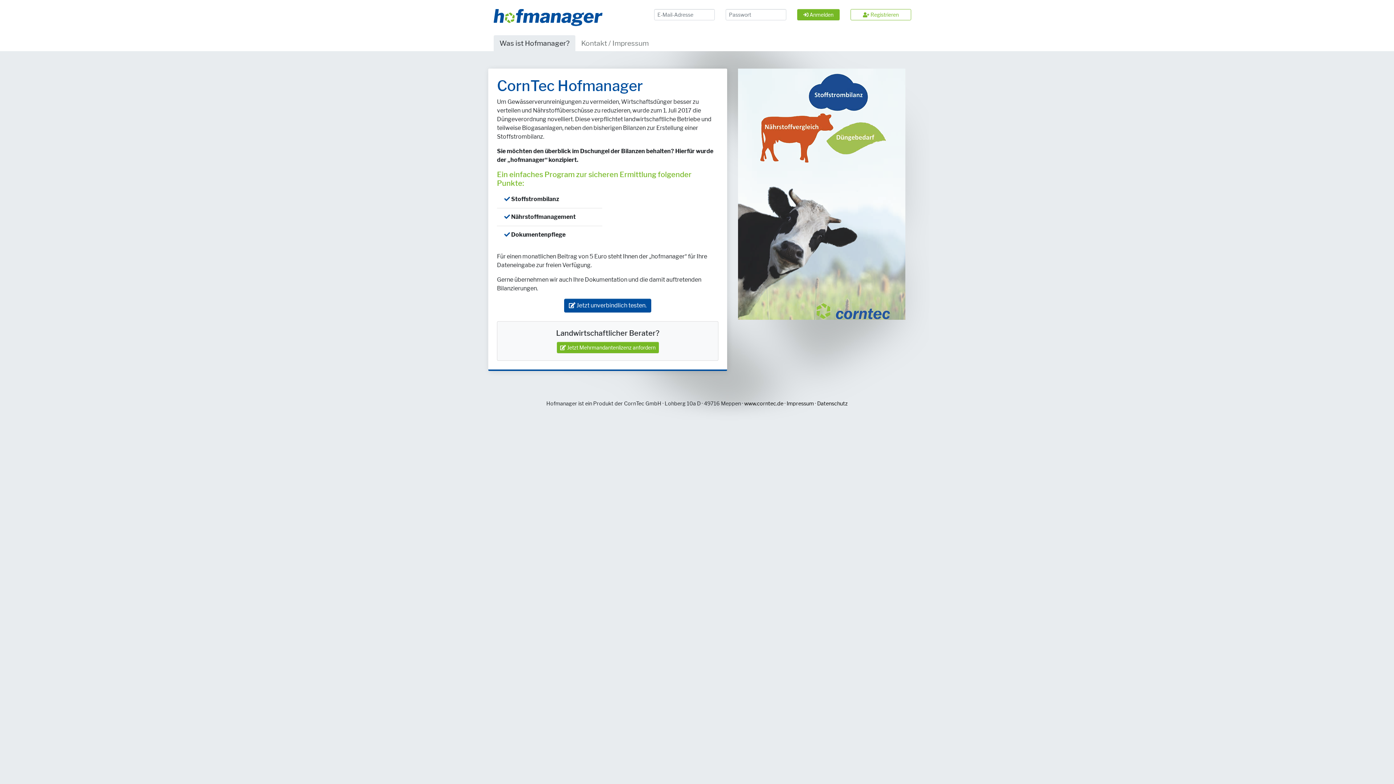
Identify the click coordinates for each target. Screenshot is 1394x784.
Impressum (800, 403)
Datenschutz (832, 403)
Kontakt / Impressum (615, 43)
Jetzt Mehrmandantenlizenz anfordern (611, 347)
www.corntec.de (763, 403)
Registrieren (884, 15)
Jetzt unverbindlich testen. (611, 305)
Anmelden (820, 15)
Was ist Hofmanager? (535, 43)
